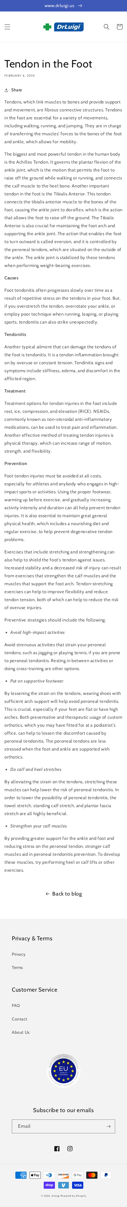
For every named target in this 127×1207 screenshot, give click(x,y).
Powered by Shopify (73, 1195)
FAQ (16, 1005)
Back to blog (67, 894)
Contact (19, 1019)
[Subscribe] (108, 1126)
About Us (21, 1032)
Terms (17, 967)
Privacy (18, 954)
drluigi (56, 1195)
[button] (7, 26)
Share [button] (16, 90)
